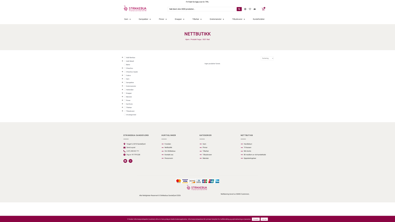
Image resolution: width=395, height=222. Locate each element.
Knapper (178, 19)
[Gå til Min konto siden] (245, 9)
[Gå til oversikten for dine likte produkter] (250, 9)
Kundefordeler (259, 19)
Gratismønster (215, 19)
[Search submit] (239, 9)
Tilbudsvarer (237, 19)
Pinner (161, 19)
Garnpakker (143, 19)
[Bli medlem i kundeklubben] (255, 9)
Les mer (264, 219)
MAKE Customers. (242, 194)
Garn (126, 19)
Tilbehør (195, 19)
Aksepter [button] (255, 219)
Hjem (187, 39)
